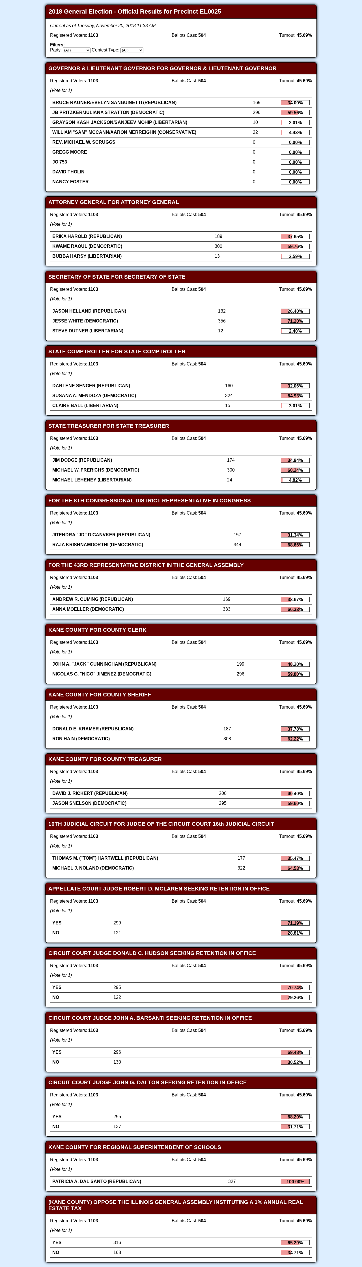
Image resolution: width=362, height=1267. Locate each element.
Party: (56, 50)
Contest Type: (105, 50)
